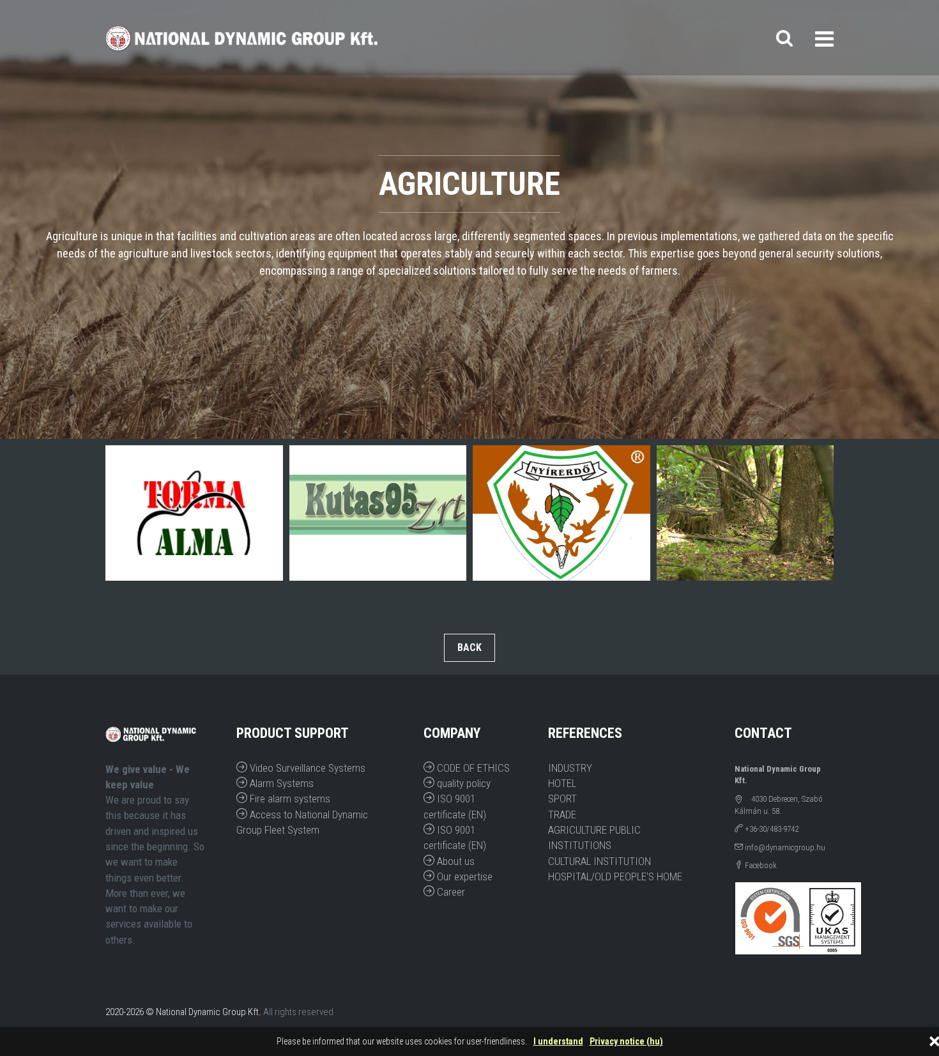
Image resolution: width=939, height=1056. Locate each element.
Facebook (760, 865)
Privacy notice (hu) (626, 1041)
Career (449, 891)
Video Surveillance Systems (306, 767)
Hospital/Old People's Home (615, 876)
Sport (562, 798)
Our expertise (463, 876)
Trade (562, 814)
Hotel (562, 783)
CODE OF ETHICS (472, 767)
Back (469, 647)
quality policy (462, 783)
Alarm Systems (280, 783)
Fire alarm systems (288, 798)
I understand (558, 1041)
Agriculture (577, 829)
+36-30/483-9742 (770, 829)
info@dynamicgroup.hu (784, 847)
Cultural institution (599, 861)
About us (454, 861)
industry (570, 767)
